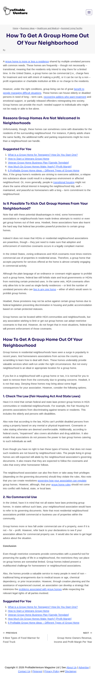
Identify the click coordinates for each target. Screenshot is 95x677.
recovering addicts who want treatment (65, 97)
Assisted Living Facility (71, 28)
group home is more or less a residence (27, 61)
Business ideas (28, 28)
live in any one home (44, 289)
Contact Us (24, 671)
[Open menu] (89, 12)
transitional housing (63, 182)
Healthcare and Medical (48, 28)
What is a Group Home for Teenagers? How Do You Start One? (43, 154)
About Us (71, 667)
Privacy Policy (51, 671)
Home (15, 28)
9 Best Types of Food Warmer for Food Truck (21, 637)
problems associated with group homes (40, 589)
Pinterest (37, 671)
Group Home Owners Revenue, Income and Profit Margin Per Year (73, 637)
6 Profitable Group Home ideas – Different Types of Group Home (43, 170)
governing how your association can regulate (62, 480)
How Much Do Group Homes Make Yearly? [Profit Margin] (39, 166)
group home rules (61, 484)
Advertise (84, 667)
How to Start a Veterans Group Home (28, 158)
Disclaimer (70, 671)
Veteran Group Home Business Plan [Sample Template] (38, 162)
